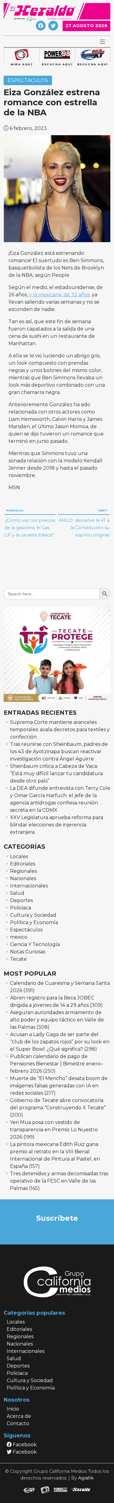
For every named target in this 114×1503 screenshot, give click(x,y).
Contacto (18, 1423)
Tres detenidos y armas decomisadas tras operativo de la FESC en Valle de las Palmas (59, 1181)
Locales (19, 856)
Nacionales (23, 878)
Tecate (18, 959)
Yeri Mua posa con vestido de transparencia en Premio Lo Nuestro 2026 (54, 1129)
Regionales (23, 871)
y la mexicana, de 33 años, (60, 295)
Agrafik (86, 1478)
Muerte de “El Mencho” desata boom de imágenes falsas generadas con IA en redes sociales (59, 1085)
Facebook (24, 1444)
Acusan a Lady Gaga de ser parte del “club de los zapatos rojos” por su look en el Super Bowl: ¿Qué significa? (59, 1042)
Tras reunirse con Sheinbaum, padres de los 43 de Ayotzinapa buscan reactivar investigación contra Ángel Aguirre (59, 751)
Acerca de (19, 1416)
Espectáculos (28, 80)
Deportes (21, 900)
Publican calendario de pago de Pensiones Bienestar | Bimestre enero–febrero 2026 (56, 1063)
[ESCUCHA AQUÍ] (57, 55)
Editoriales (22, 864)
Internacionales (29, 886)
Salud (17, 893)
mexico (18, 937)
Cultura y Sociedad (33, 915)
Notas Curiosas (27, 952)
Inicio (13, 1409)
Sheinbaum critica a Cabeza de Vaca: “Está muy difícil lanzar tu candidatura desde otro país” (56, 773)
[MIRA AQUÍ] (21, 55)
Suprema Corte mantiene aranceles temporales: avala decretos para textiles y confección (60, 729)
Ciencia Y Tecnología (35, 944)
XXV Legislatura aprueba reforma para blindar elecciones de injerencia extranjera (56, 825)
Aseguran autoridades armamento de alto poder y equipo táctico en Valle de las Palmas (57, 1020)
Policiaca (20, 908)
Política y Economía (34, 922)
